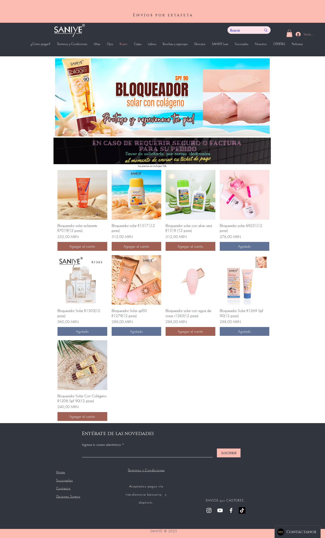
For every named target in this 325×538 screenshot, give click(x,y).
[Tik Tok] (242, 510)
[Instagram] (209, 510)
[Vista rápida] (82, 195)
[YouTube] (220, 510)
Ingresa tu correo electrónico (102, 445)
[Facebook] (231, 510)
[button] (289, 33)
